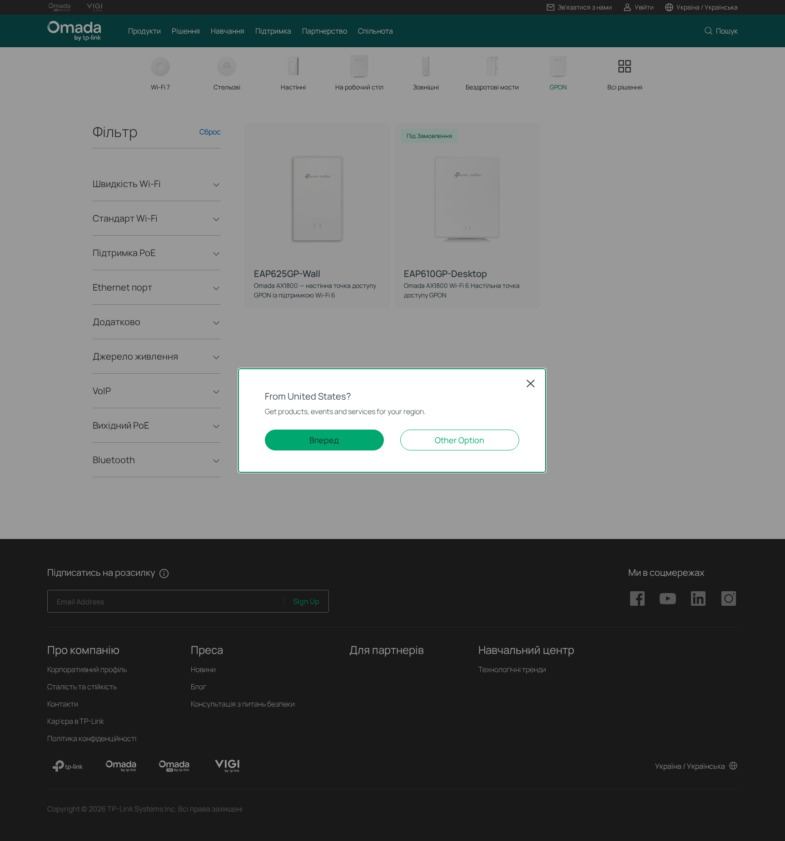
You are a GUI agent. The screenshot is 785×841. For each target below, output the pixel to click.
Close (530, 383)
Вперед (324, 440)
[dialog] (392, 420)
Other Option (459, 440)
